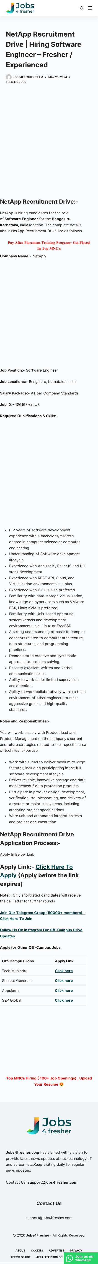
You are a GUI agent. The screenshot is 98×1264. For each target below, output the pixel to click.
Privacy (76, 1250)
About (20, 1250)
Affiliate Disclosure (52, 1257)
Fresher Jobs (16, 82)
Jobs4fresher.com (22, 1152)
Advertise (56, 1250)
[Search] (81, 8)
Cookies (37, 1250)
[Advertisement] (49, 141)
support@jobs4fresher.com (49, 1217)
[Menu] (90, 8)
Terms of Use (20, 1257)
